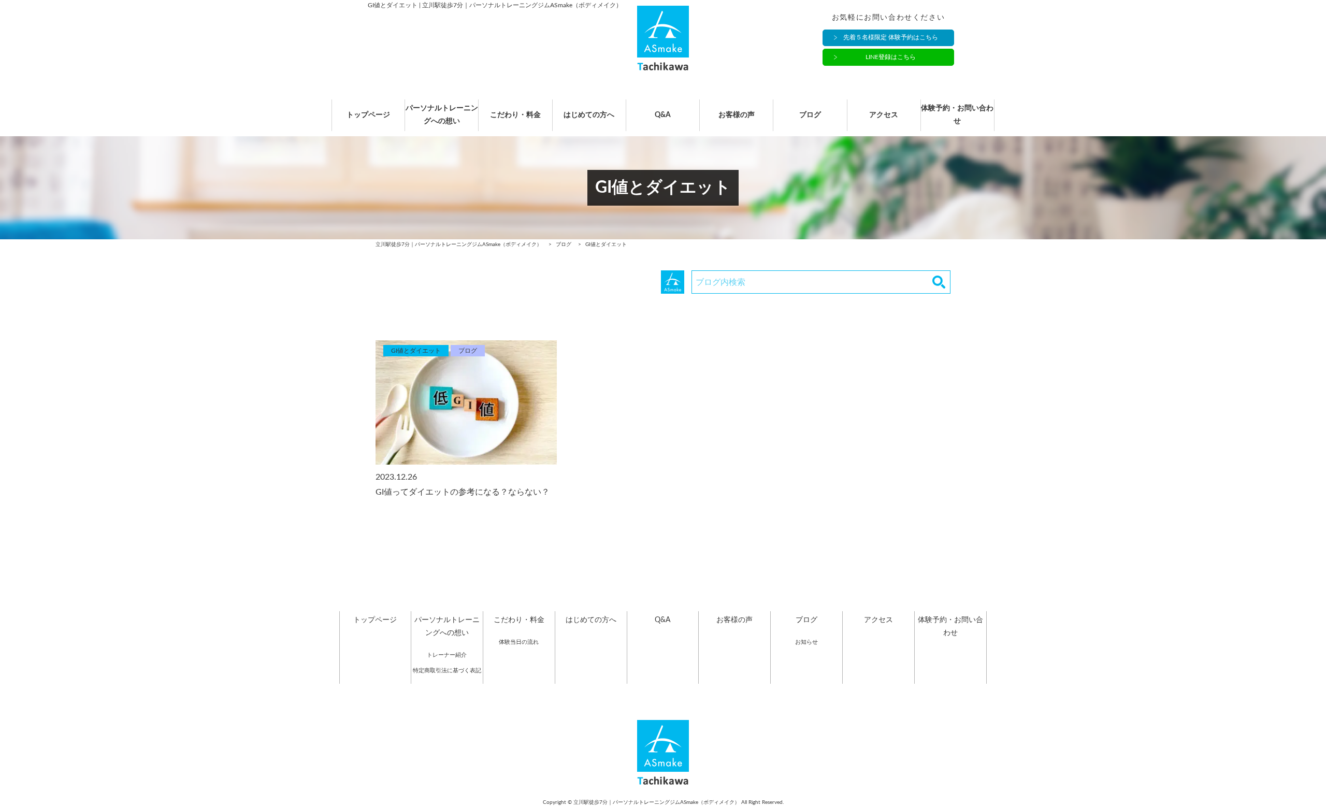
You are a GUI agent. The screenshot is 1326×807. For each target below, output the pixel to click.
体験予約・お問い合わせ (957, 115)
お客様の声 (736, 115)
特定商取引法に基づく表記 (447, 670)
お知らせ (806, 642)
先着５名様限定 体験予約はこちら (890, 37)
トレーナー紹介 (447, 655)
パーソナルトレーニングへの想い (442, 115)
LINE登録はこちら (891, 57)
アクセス (883, 115)
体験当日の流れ (519, 642)
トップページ (368, 115)
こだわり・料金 (515, 115)
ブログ (810, 115)
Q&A (663, 115)
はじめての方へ (589, 115)
